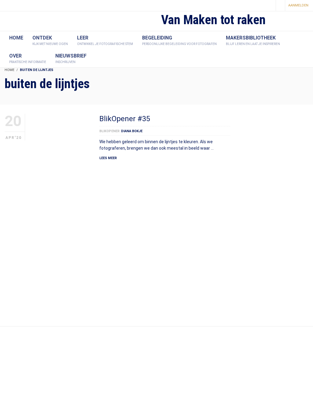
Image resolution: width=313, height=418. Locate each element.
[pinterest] (258, 6)
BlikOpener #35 (124, 118)
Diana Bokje (131, 131)
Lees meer (108, 158)
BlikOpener (109, 131)
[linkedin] (269, 6)
